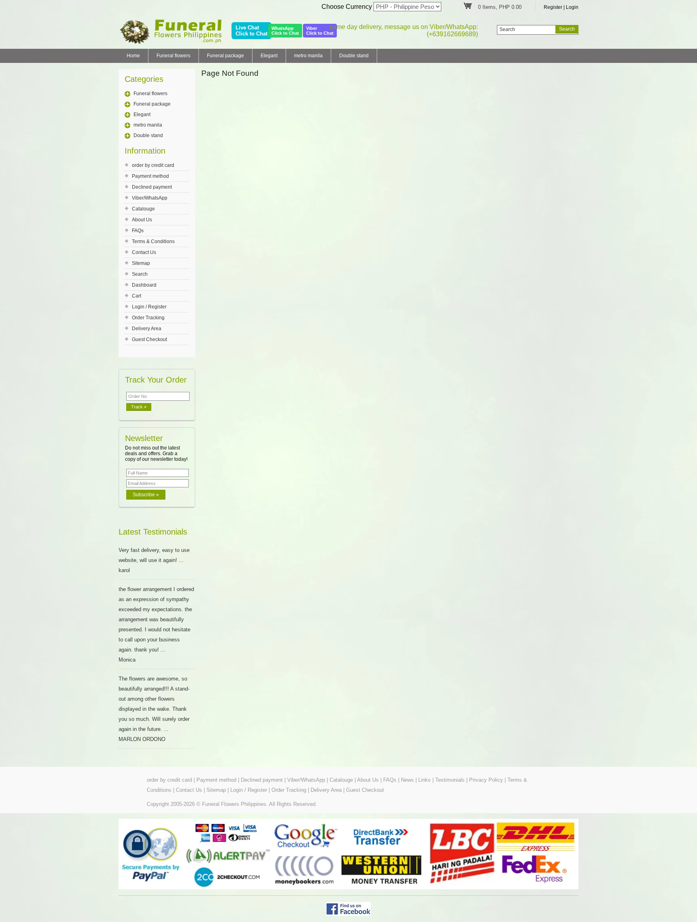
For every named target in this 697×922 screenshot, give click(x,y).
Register (553, 7)
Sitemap (141, 263)
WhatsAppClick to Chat (285, 30)
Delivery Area (146, 328)
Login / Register (149, 307)
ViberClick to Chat (320, 30)
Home (133, 55)
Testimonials (450, 780)
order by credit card (153, 165)
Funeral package (225, 55)
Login (572, 7)
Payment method (150, 176)
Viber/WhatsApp (149, 198)
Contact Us (144, 252)
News (407, 780)
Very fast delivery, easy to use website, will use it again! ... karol (154, 560)
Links (424, 780)
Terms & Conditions (153, 241)
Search (140, 274)
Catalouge (143, 209)
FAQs (138, 230)
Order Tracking (148, 318)
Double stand (354, 55)
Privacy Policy (486, 780)
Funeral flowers (173, 55)
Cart (136, 296)
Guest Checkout (149, 339)
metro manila (308, 55)
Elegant (269, 55)
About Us (142, 220)
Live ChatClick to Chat (251, 31)
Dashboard (144, 285)
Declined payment (152, 187)
